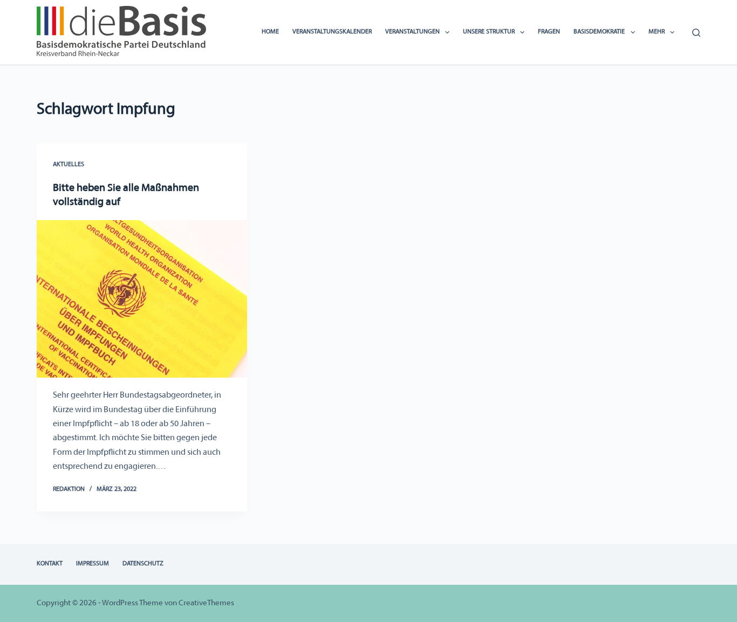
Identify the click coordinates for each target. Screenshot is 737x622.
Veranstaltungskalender (332, 32)
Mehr (657, 32)
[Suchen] (696, 33)
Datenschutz (142, 564)
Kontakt (50, 564)
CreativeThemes (206, 603)
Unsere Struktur (489, 32)
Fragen (549, 32)
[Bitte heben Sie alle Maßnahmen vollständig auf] (142, 299)
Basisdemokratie (599, 32)
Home (270, 32)
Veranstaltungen (412, 32)
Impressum (92, 564)
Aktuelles (68, 164)
